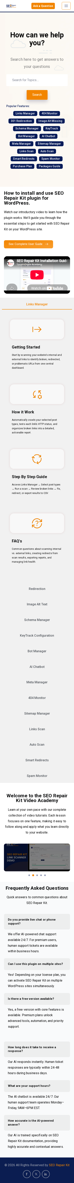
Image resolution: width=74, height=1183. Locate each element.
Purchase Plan (22, 166)
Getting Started (26, 347)
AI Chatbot (48, 136)
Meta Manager (21, 143)
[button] (29, 875)
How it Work (23, 412)
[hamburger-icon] (66, 6)
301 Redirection (21, 120)
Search (37, 95)
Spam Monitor (50, 158)
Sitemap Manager (49, 143)
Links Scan (27, 151)
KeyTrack (52, 128)
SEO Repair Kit (59, 1165)
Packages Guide (49, 166)
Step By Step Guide (29, 476)
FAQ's (17, 541)
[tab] (37, 305)
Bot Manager (26, 136)
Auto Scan (47, 151)
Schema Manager (27, 128)
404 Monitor (50, 113)
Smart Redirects (24, 158)
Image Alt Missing (50, 120)
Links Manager (25, 113)
